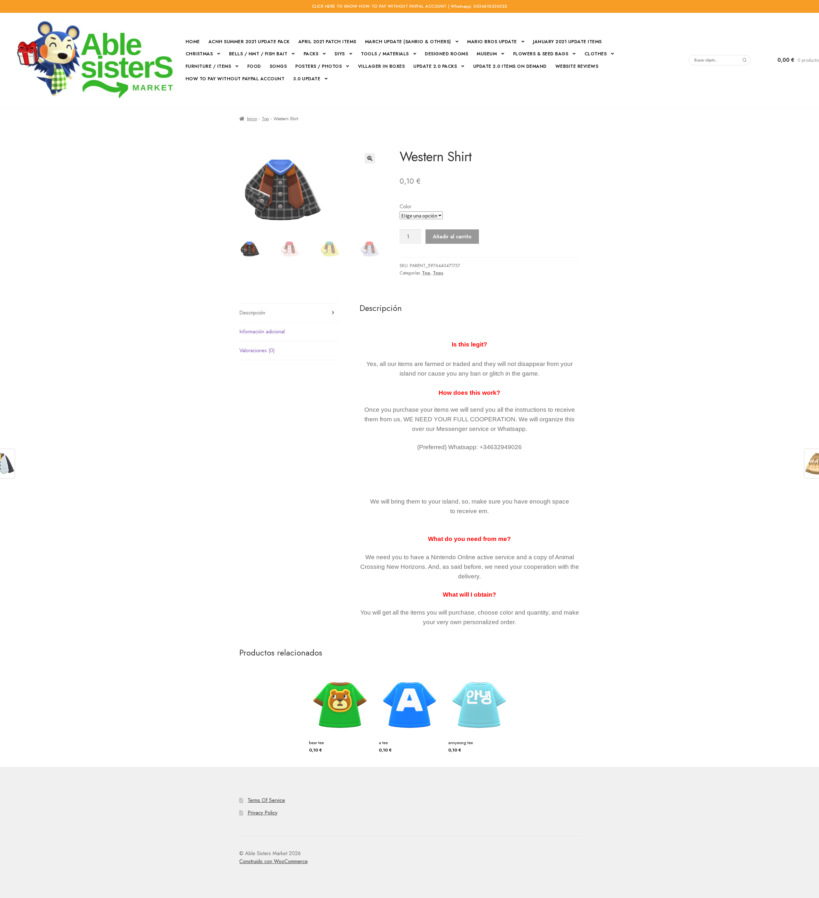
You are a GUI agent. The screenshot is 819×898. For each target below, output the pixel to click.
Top (265, 118)
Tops (438, 273)
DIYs (340, 54)
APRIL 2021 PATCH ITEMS (327, 41)
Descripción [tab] (252, 312)
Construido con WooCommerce (273, 861)
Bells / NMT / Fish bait (258, 54)
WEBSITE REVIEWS (577, 66)
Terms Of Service (266, 800)
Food (254, 66)
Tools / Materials (385, 54)
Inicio (252, 118)
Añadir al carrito (452, 236)
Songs (278, 66)
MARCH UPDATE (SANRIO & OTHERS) (408, 41)
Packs (311, 54)
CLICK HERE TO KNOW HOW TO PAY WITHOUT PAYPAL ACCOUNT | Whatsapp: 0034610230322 (409, 6)
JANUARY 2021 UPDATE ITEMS (567, 41)
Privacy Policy (262, 812)
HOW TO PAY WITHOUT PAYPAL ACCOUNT (235, 78)
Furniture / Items (208, 66)
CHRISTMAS (199, 54)
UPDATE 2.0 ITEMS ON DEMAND (510, 66)
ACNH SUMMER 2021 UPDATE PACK (249, 41)
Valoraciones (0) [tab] (257, 350)
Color (405, 206)
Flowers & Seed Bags (541, 54)
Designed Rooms (446, 54)
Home (193, 41)
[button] (370, 158)
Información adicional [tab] (262, 331)
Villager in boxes (381, 66)
